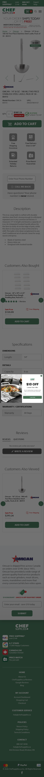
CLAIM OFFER (32, 397)
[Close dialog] (41, 376)
